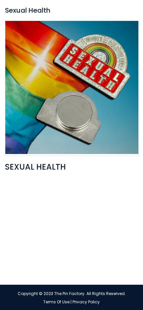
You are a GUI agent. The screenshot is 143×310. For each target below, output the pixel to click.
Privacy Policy (86, 302)
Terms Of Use (56, 302)
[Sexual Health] (72, 88)
